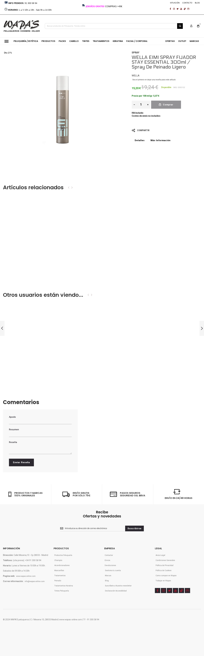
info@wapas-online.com (35, 581)
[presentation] (68, 187)
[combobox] (114, 26)
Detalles (140, 140)
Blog (107, 581)
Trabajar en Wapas (163, 581)
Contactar (109, 555)
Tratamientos (60, 576)
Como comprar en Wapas (166, 576)
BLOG (197, 3)
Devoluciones (110, 565)
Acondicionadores (62, 565)
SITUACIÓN (175, 3)
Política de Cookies (163, 570)
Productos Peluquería (63, 555)
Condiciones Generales (165, 560)
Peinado (57, 581)
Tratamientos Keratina (63, 586)
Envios (107, 560)
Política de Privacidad (164, 565)
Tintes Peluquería (61, 591)
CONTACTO (187, 3)
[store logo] (21, 26)
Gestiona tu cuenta (113, 570)
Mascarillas (59, 570)
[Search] (180, 26)
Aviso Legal (160, 555)
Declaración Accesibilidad (116, 591)
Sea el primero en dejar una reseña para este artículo (154, 80)
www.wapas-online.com (26, 576)
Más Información (161, 140)
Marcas (108, 576)
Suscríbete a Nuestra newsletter (118, 586)
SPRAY (135, 52)
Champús (58, 560)
